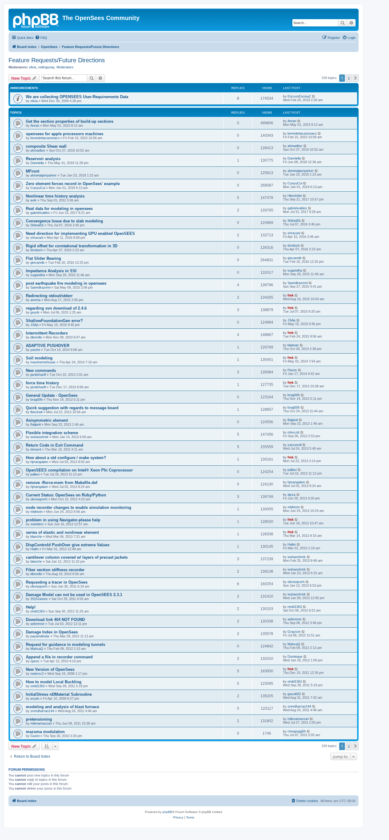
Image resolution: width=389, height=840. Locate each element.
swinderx (37, 524)
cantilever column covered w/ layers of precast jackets (77, 557)
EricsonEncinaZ (299, 96)
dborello (36, 337)
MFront (32, 171)
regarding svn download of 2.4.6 (56, 308)
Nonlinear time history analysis (55, 196)
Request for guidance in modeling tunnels (65, 644)
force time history (42, 383)
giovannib (37, 262)
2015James (39, 599)
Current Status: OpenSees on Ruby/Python (66, 495)
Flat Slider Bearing (43, 258)
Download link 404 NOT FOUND (55, 619)
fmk (290, 295)
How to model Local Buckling (53, 682)
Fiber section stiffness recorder (55, 569)
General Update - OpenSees (51, 395)
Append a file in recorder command (59, 657)
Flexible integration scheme (52, 432)
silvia (32, 67)
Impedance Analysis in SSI (51, 271)
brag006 (36, 399)
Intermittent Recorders (47, 333)
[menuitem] (41, 37)
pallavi (35, 474)
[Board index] (36, 19)
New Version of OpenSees (50, 669)
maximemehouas (43, 362)
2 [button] (349, 78)
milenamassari (41, 723)
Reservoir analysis (43, 158)
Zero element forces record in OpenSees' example (73, 183)
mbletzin (36, 511)
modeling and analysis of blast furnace (62, 707)
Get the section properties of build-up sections (69, 121)
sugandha (37, 275)
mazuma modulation (45, 731)
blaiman (293, 345)
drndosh (36, 250)
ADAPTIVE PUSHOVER (47, 345)
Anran (34, 125)
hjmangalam (39, 462)
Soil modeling (39, 358)
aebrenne (37, 624)
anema (35, 300)
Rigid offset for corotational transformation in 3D (71, 246)
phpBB (167, 812)
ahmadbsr (37, 150)
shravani (36, 237)
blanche (36, 536)
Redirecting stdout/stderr (49, 295)
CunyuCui (37, 188)
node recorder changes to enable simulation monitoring (78, 507)
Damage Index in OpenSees (52, 632)
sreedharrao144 (42, 711)
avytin (34, 698)
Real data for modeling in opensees (59, 208)
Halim (34, 549)
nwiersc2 (37, 673)
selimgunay (46, 67)
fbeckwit (36, 412)
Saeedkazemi (40, 287)
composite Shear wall (46, 146)
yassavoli (294, 445)
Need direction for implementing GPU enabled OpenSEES (80, 233)
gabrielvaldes (40, 212)
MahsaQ (36, 648)
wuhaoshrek (39, 437)
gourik (35, 312)
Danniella (37, 163)
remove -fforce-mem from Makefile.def (61, 482)
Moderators (65, 67)
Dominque (294, 656)
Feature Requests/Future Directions (57, 60)
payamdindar (40, 636)
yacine (35, 349)
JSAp (34, 325)
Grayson (294, 631)
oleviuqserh (38, 499)
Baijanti (35, 424)
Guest (35, 736)
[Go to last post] (314, 96)
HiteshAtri (294, 195)
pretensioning (39, 719)
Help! (31, 607)
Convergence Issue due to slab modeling (64, 221)
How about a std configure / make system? (66, 457)
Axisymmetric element (47, 420)
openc (35, 661)
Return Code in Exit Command (54, 445)
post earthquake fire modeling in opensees (66, 283)
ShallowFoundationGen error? (54, 320)
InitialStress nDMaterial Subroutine (59, 694)
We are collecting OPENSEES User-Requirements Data (77, 96)
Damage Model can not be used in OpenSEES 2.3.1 (74, 594)
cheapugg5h (296, 731)
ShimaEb (36, 225)
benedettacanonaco (45, 138)
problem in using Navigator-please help (63, 520)
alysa (291, 494)
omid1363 (37, 611)
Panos (292, 370)
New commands (41, 370)
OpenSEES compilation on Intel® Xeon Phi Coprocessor (79, 470)
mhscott (293, 432)
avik (33, 200)
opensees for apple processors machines (64, 134)
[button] (356, 78)
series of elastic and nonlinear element (62, 532)
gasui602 (294, 694)
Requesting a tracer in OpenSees (57, 582)
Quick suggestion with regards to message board (72, 408)
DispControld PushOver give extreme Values (67, 545)
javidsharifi (38, 374)
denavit (35, 449)
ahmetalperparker (43, 175)
